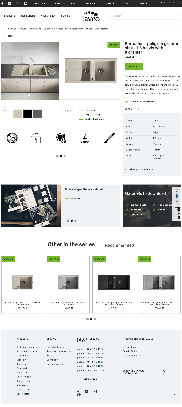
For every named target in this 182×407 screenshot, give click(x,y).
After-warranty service (59, 351)
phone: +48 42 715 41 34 (90, 358)
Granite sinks (35, 29)
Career (110, 4)
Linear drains (24, 390)
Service (65, 16)
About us (40, 4)
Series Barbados (94, 119)
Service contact (55, 364)
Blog (72, 4)
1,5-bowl (47, 29)
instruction (137, 215)
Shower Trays (24, 381)
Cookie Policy (130, 351)
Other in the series (71, 245)
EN (161, 3)
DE (174, 3)
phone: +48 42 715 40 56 (90, 354)
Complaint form (55, 347)
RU (169, 3)
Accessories (23, 385)
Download (90, 4)
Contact (142, 4)
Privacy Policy (130, 347)
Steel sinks (23, 360)
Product (22, 29)
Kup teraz (134, 67)
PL (165, 3)
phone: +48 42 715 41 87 (90, 366)
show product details (141, 169)
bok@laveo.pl (91, 379)
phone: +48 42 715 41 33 (90, 362)
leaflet (161, 210)
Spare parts (23, 394)
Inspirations (28, 16)
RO (179, 3)
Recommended (119, 245)
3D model (136, 210)
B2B (126, 4)
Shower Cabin (24, 377)
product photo (138, 205)
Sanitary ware (24, 373)
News (57, 4)
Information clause (133, 356)
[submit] (179, 15)
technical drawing (168, 205)
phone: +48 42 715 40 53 (90, 349)
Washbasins (23, 368)
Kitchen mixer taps (27, 351)
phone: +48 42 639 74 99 (90, 371)
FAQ (49, 356)
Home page (10, 29)
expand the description (143, 102)
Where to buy (48, 16)
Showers (21, 364)
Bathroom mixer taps (28, 347)
